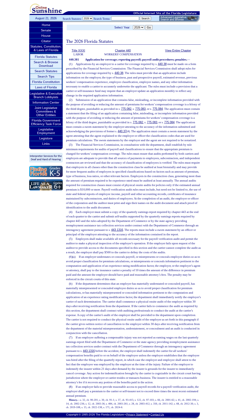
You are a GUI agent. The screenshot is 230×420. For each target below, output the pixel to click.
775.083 (140, 108)
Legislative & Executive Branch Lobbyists (46, 95)
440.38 (162, 64)
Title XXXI (78, 50)
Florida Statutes (46, 56)
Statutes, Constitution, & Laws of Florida (46, 48)
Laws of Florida (46, 87)
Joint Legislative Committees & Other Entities (46, 111)
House (46, 35)
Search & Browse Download (46, 63)
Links (46, 143)
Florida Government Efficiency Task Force (46, 122)
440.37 (122, 131)
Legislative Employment (46, 131)
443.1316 (117, 230)
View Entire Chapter (178, 50)
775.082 (126, 108)
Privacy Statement (137, 414)
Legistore (46, 138)
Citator (46, 41)
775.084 (158, 108)
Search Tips (46, 76)
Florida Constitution (46, 82)
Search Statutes (46, 71)
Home (46, 25)
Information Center (46, 102)
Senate (46, 30)
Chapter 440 (123, 50)
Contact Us (157, 414)
